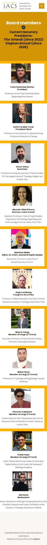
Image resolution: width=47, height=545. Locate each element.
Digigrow (36, 539)
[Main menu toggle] (41, 6)
